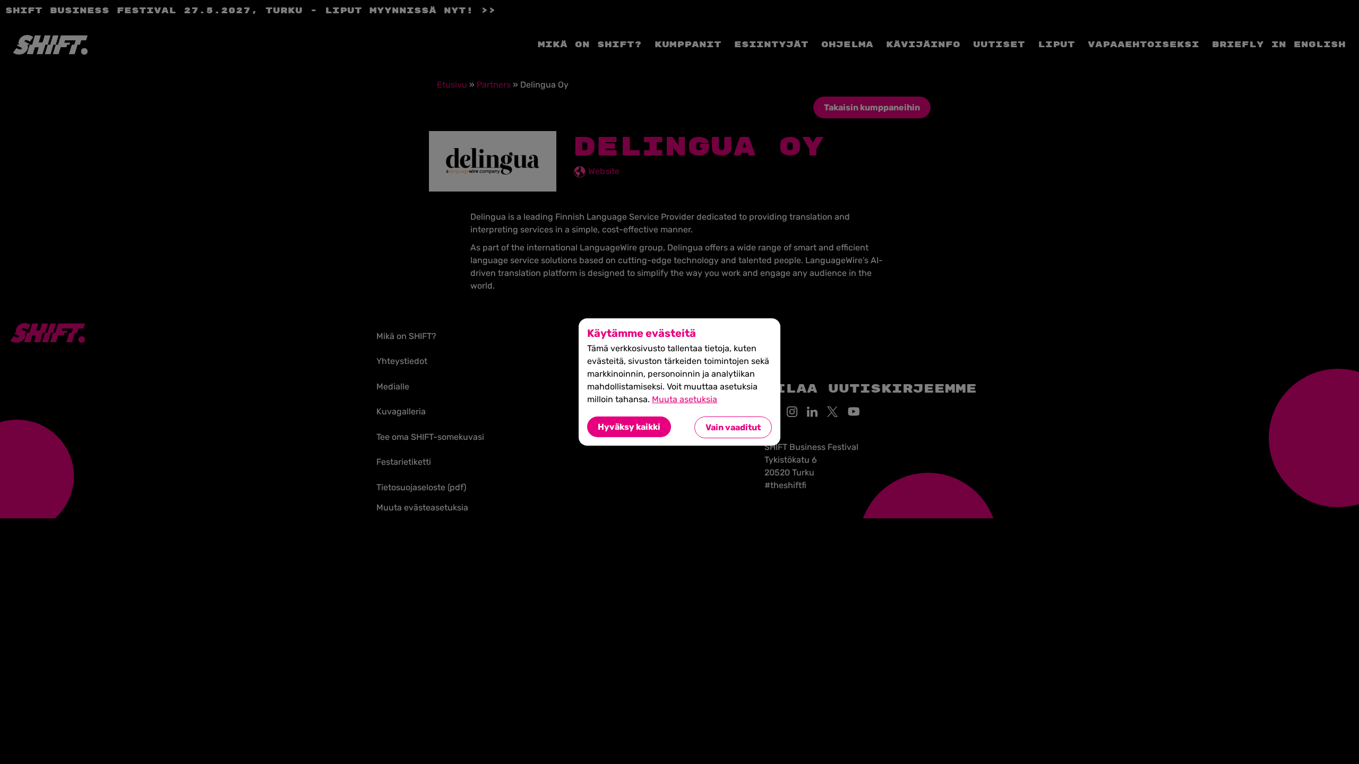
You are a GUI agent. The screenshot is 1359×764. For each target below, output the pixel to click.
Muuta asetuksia (684, 399)
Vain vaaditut (733, 427)
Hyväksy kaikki (629, 427)
